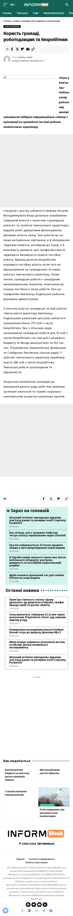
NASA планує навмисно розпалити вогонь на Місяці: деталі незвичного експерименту (37, 644)
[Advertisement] (36, 170)
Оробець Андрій (25, 57)
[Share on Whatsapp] (36, 910)
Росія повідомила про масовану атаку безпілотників (52, 813)
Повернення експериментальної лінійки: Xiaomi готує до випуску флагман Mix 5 (36, 631)
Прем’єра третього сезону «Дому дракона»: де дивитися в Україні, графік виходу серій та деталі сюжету (36, 602)
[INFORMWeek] (36, 4)
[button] (6, 4)
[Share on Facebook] (12, 49)
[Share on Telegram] (43, 910)
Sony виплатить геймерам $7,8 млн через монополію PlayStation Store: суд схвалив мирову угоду (37, 617)
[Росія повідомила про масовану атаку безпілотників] (54, 796)
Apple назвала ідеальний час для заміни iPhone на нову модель (36, 576)
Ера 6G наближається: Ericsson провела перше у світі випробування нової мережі (37, 546)
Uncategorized (12, 26)
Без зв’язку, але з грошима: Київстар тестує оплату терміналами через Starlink (37, 534)
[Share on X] (17, 49)
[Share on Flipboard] (22, 49)
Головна (7, 21)
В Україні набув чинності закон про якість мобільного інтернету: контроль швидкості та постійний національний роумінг (37, 561)
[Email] (27, 49)
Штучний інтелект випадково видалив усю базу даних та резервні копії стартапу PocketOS (37, 520)
